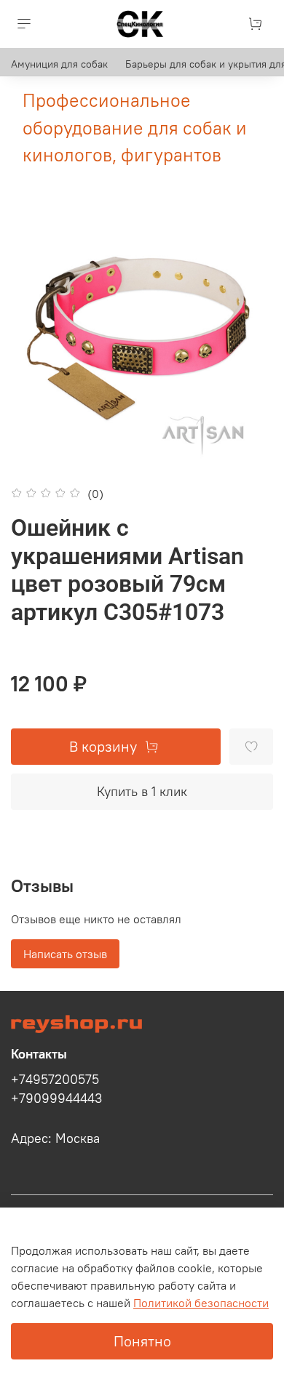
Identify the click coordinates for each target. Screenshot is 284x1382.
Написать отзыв (65, 954)
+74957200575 (55, 1080)
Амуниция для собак (59, 64)
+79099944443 (56, 1098)
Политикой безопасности (201, 1302)
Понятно (142, 1341)
